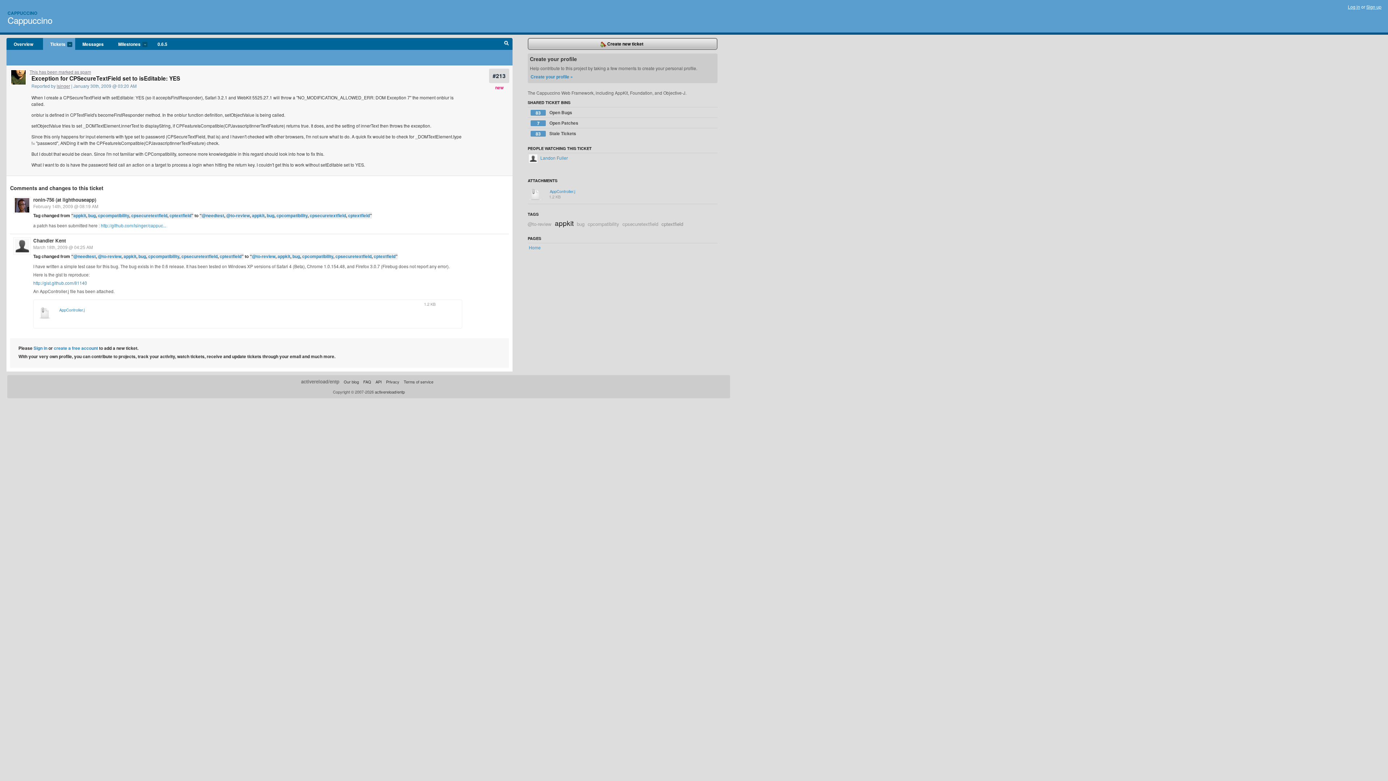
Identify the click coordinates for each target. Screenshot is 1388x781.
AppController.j (72, 310)
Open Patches (558, 123)
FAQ (367, 382)
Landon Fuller (553, 158)
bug (92, 215)
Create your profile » (552, 76)
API (379, 382)
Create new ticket (624, 43)
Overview (23, 44)
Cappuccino (22, 13)
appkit (79, 215)
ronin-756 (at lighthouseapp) (64, 199)
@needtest (213, 215)
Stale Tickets (556, 133)
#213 (499, 76)
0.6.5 (162, 44)
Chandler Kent (49, 240)
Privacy (392, 382)
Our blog (351, 382)
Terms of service (418, 382)
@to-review (238, 215)
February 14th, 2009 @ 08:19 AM (65, 206)
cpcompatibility (113, 215)
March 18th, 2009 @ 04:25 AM (63, 247)
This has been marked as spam (60, 72)
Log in (1354, 7)
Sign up (1373, 7)
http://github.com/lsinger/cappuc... (133, 225)
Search (507, 44)
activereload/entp (320, 381)
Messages (93, 44)
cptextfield (180, 215)
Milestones (126, 44)
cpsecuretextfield (149, 215)
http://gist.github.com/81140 (60, 283)
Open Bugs (554, 112)
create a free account (76, 348)
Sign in (40, 348)
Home (535, 247)
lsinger (63, 86)
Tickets (54, 44)
